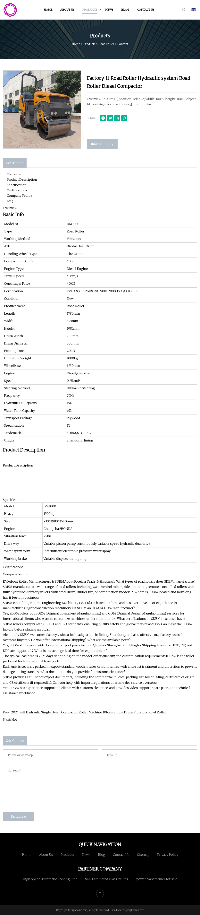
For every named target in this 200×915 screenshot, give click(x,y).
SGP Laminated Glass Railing (107, 879)
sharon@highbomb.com (130, 910)
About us (67, 9)
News (109, 9)
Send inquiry (103, 144)
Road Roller (106, 44)
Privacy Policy (167, 855)
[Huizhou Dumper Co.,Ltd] (10, 10)
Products (89, 9)
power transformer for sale (156, 879)
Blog (125, 9)
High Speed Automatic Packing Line (50, 879)
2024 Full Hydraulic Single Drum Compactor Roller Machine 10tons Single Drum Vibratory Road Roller (88, 712)
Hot (14, 719)
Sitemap (143, 855)
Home (48, 9)
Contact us (145, 9)
